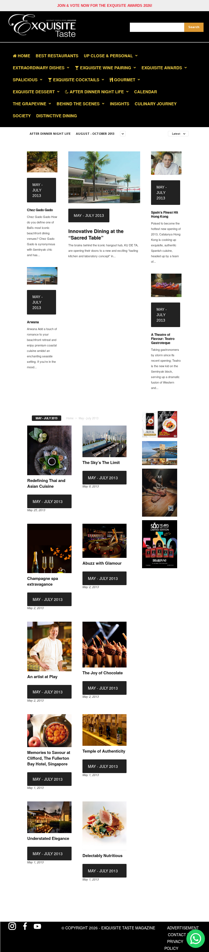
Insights (119, 104)
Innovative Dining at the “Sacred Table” (96, 234)
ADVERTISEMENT (183, 927)
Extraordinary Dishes (38, 68)
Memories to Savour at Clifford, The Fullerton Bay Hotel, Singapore (48, 758)
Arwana (33, 321)
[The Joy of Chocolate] (104, 644)
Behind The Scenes (78, 104)
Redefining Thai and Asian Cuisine (46, 483)
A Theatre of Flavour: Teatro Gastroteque (162, 338)
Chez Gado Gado (40, 209)
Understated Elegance (48, 838)
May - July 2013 (37, 190)
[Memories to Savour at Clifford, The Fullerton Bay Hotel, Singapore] (49, 730)
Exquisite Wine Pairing (105, 68)
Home (23, 56)
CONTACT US (180, 934)
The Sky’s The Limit (101, 462)
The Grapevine (29, 104)
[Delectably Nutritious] (104, 826)
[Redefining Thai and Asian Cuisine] (49, 450)
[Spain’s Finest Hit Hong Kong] (166, 163)
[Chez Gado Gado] (42, 161)
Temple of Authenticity (103, 751)
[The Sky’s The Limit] (104, 441)
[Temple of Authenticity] (104, 730)
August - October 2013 (95, 133)
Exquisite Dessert (34, 92)
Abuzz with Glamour (102, 563)
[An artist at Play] (49, 646)
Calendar (145, 92)
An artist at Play (42, 676)
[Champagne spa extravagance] (49, 548)
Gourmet (124, 80)
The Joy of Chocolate (102, 673)
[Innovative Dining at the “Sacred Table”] (104, 177)
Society (22, 116)
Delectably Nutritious (102, 855)
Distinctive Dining (56, 116)
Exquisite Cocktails (75, 80)
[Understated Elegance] (49, 817)
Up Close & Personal (108, 56)
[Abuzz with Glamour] (104, 541)
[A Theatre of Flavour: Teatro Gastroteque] (166, 285)
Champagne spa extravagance (42, 581)
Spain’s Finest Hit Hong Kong (164, 214)
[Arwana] (42, 276)
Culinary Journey (156, 104)
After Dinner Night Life (96, 92)
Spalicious (25, 80)
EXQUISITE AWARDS (162, 68)
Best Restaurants (57, 56)
